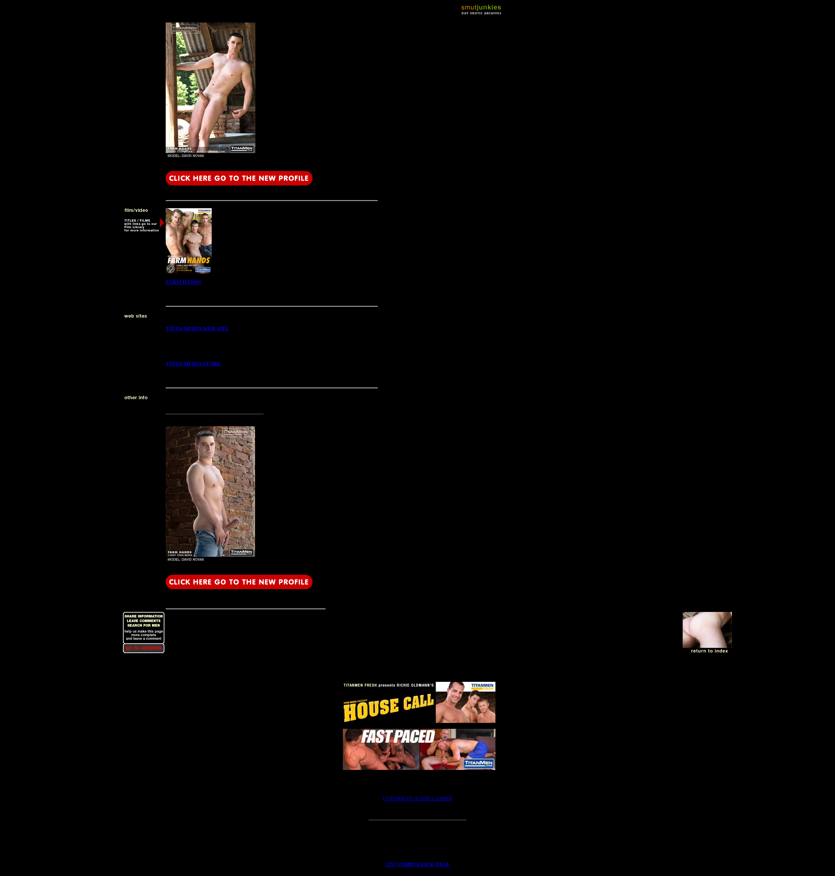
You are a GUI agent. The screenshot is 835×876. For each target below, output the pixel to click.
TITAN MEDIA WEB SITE (197, 328)
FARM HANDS (183, 282)
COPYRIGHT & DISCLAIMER (417, 798)
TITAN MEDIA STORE (193, 364)
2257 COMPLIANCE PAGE (418, 864)
